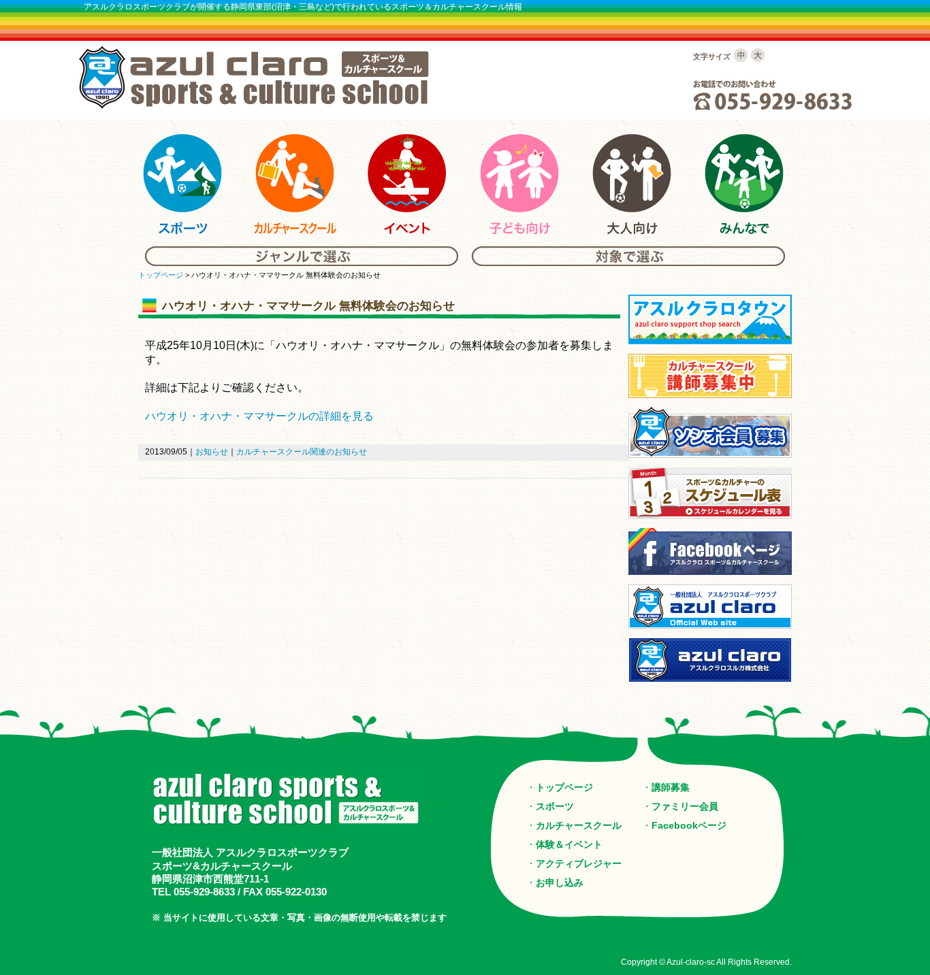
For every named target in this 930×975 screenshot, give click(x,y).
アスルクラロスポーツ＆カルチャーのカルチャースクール (295, 184)
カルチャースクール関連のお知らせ (301, 452)
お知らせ (211, 452)
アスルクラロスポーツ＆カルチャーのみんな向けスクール (744, 184)
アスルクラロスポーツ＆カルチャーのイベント (407, 184)
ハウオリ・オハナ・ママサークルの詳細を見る (259, 416)
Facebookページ (689, 825)
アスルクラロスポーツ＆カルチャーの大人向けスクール (632, 184)
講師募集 (671, 787)
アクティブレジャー (579, 863)
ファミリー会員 (685, 806)
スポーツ (555, 806)
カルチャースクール (579, 825)
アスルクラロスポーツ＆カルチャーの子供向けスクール (519, 184)
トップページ (160, 275)
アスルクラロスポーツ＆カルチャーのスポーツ (182, 184)
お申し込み (559, 882)
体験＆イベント (569, 844)
